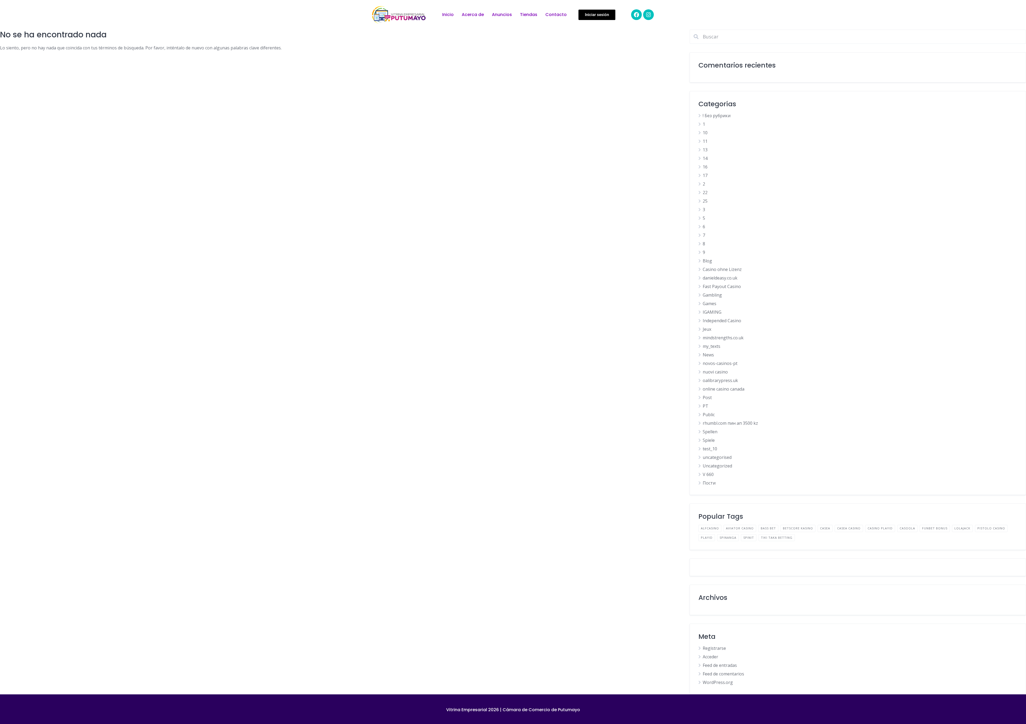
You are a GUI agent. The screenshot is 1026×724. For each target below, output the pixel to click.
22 (705, 192)
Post (707, 397)
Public (709, 415)
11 (705, 141)
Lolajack (962, 528)
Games (709, 303)
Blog (707, 261)
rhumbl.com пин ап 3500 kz (730, 423)
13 (705, 150)
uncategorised (717, 457)
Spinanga (728, 538)
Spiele (709, 440)
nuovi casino (715, 372)
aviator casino (740, 528)
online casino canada (723, 389)
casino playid (880, 528)
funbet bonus (934, 528)
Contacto (556, 14)
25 (705, 201)
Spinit (748, 538)
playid (707, 538)
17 (705, 175)
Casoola (907, 528)
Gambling (712, 295)
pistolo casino (991, 528)
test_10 (710, 449)
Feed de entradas (720, 665)
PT (705, 406)
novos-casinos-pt (720, 363)
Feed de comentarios (723, 674)
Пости (709, 483)
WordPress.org (718, 682)
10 (705, 133)
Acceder (710, 657)
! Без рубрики (716, 116)
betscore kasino (798, 528)
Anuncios (502, 14)
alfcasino (710, 528)
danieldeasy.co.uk (720, 278)
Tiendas (528, 14)
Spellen (710, 432)
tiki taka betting (776, 538)
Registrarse (714, 648)
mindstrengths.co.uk (723, 338)
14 (705, 158)
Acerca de (473, 14)
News (708, 355)
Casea (825, 528)
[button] (596, 15)
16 (705, 167)
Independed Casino (722, 321)
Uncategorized (717, 466)
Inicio (448, 14)
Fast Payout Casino (722, 286)
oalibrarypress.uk (720, 380)
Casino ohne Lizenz (722, 269)
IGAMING (712, 312)
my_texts (711, 346)
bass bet (768, 528)
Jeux (707, 329)
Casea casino (849, 528)
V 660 (708, 474)
